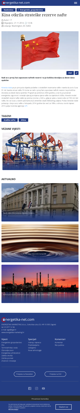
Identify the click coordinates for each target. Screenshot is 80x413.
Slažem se (63, 407)
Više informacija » (13, 409)
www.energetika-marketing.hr (12, 332)
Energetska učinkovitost (10, 353)
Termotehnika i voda (9, 348)
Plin (2, 345)
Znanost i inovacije (8, 361)
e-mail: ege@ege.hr (8, 330)
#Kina (23, 120)
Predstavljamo (33, 345)
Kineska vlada (6, 87)
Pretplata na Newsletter (24, 374)
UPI (25, 106)
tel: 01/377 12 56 (8, 327)
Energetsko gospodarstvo (31, 10)
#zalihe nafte (9, 120)
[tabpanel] (40, 50)
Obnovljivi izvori (7, 350)
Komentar (59, 342)
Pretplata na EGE (55, 374)
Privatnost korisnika (40, 399)
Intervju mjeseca (34, 342)
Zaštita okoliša (6, 355)
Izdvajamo (32, 348)
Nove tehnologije (34, 350)
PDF (70, 73)
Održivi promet (7, 358)
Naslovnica (8, 10)
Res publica (59, 345)
